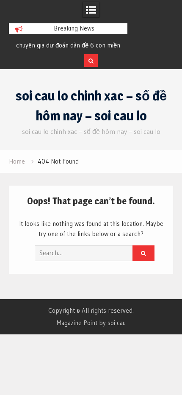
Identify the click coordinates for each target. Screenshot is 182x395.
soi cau (117, 323)
